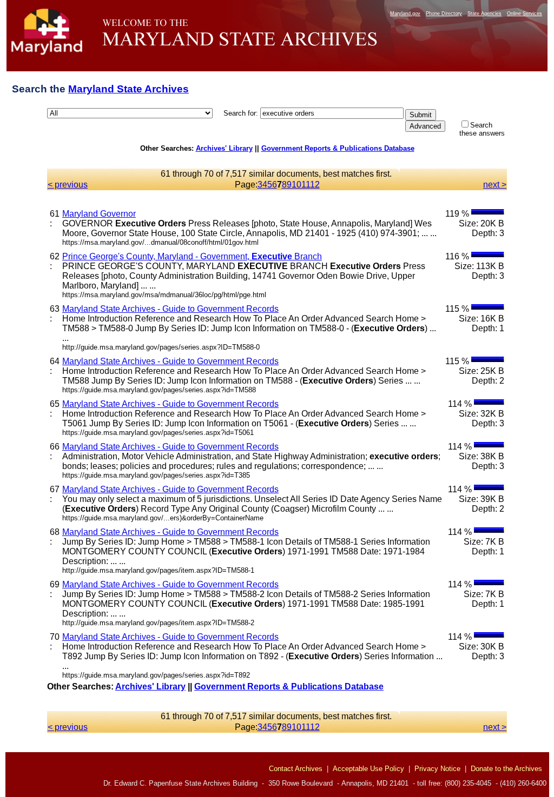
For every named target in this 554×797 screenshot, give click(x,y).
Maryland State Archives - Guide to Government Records (170, 308)
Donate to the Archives (506, 769)
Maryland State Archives (128, 89)
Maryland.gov (405, 13)
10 (296, 184)
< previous (68, 184)
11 (305, 184)
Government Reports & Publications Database (337, 148)
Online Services (524, 13)
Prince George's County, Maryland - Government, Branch (192, 256)
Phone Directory (444, 13)
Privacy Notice (437, 769)
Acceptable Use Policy (368, 769)
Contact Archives (295, 769)
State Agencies (484, 13)
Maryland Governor (99, 213)
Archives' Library (224, 148)
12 (315, 184)
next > (494, 184)
